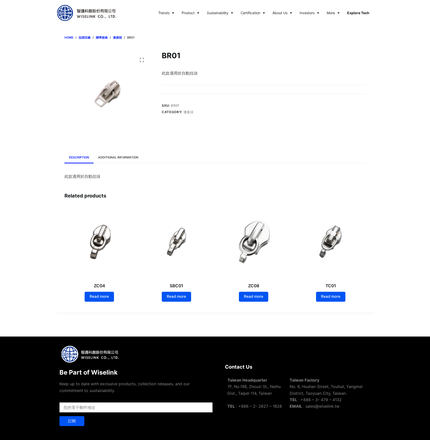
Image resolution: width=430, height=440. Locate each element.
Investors (307, 13)
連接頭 (188, 112)
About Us (279, 13)
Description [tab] (79, 157)
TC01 (330, 285)
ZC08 (253, 285)
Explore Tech (358, 13)
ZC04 (99, 285)
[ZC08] (253, 242)
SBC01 (176, 285)
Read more (99, 296)
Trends (163, 13)
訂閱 (72, 421)
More (331, 13)
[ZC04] (99, 242)
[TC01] (331, 242)
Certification (250, 13)
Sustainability (217, 13)
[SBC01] (176, 242)
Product (188, 13)
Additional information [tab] (118, 157)
